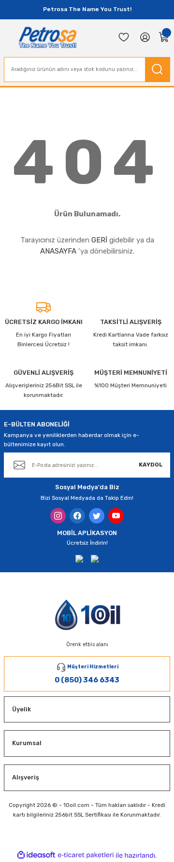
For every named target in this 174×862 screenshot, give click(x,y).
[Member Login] (145, 37)
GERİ (99, 240)
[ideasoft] (36, 855)
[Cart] (164, 37)
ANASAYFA (58, 251)
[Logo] (48, 37)
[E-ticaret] (86, 855)
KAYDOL (151, 464)
